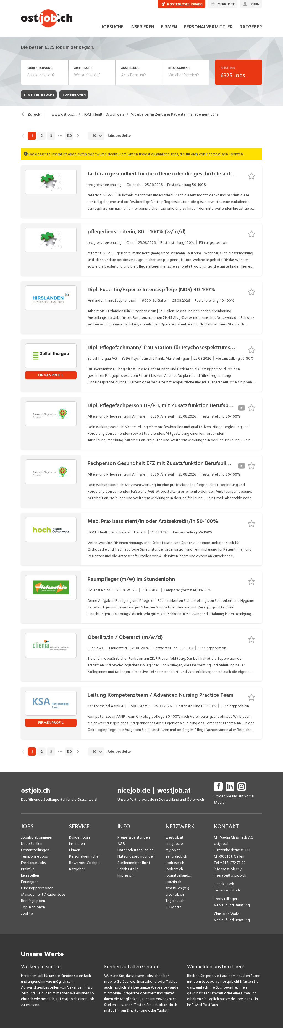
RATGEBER (251, 27)
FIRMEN (169, 27)
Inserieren (77, 843)
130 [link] (69, 136)
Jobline (27, 913)
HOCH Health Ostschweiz (103, 114)
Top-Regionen (33, 907)
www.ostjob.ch (64, 114)
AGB (121, 843)
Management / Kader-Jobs (43, 894)
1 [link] (32, 136)
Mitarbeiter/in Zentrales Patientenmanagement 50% (174, 114)
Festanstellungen (35, 850)
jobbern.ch (174, 869)
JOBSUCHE (112, 27)
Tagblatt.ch (175, 901)
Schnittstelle (127, 869)
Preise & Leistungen (133, 837)
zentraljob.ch (176, 856)
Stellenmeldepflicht (133, 862)
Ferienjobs (29, 882)
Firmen (74, 850)
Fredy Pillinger (225, 899)
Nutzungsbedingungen (136, 856)
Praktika (28, 869)
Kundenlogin (79, 837)
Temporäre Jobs (34, 856)
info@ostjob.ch (227, 869)
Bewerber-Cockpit (84, 862)
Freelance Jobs (33, 862)
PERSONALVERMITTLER (208, 27)
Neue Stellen (31, 843)
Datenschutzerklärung (135, 850)
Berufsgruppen (33, 901)
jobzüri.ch (173, 882)
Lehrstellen (30, 875)
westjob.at (174, 790)
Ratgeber (77, 869)
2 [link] (42, 136)
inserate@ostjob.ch (230, 875)
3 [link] (51, 136)
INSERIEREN (142, 27)
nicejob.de (133, 790)
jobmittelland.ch (179, 875)
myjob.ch (173, 850)
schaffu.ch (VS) (177, 888)
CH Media (174, 907)
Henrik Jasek (224, 884)
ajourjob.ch (175, 894)
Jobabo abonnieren (37, 837)
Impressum (126, 875)
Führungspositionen (37, 888)
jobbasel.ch (175, 862)
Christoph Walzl (227, 913)
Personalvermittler (84, 856)
